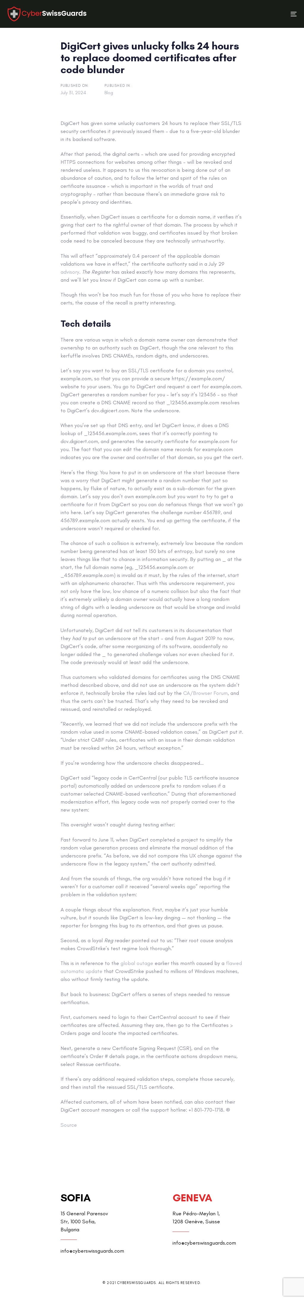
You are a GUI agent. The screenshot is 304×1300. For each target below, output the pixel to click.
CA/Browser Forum (205, 693)
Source (69, 1125)
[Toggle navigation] (248, 14)
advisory (70, 272)
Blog (108, 92)
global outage (137, 963)
